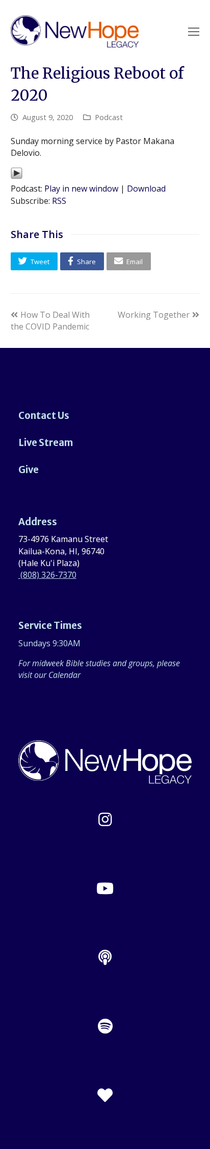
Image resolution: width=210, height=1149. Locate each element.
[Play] (16, 176)
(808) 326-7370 (47, 574)
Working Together (154, 314)
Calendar (64, 675)
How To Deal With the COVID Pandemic (50, 320)
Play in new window (81, 188)
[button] (34, 261)
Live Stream (45, 443)
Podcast (109, 117)
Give (28, 470)
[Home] (105, 777)
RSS (59, 200)
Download (146, 188)
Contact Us (43, 415)
